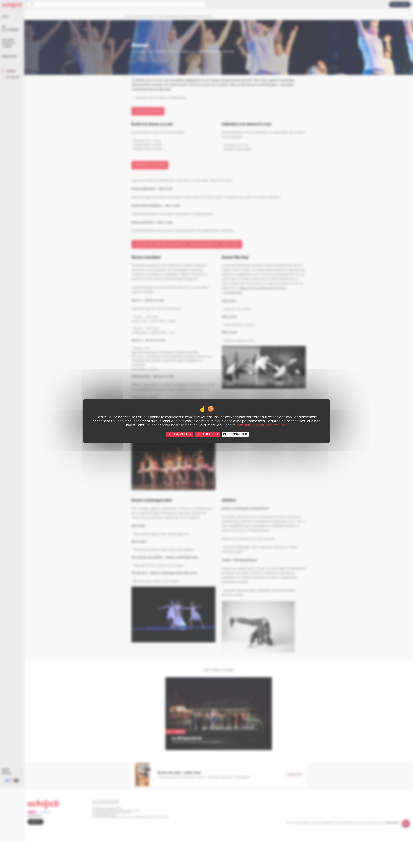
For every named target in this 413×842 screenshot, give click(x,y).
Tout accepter (179, 434)
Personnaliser (235, 434)
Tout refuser (207, 434)
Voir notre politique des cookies (262, 425)
